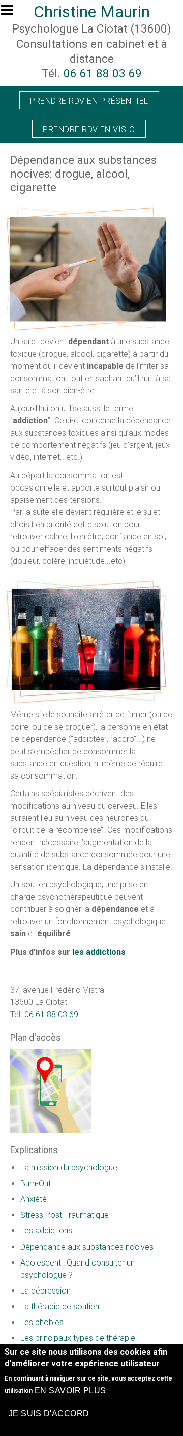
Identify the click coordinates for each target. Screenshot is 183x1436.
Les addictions (46, 1231)
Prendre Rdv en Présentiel (89, 101)
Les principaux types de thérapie (77, 1338)
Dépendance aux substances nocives (87, 1247)
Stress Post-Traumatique (64, 1215)
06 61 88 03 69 (103, 73)
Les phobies (42, 1322)
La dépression (45, 1291)
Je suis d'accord (49, 1413)
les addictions (99, 952)
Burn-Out (35, 1183)
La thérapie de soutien (59, 1306)
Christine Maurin (92, 11)
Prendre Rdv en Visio (89, 129)
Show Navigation (11, 13)
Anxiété (33, 1199)
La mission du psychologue (68, 1167)
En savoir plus (70, 1390)
